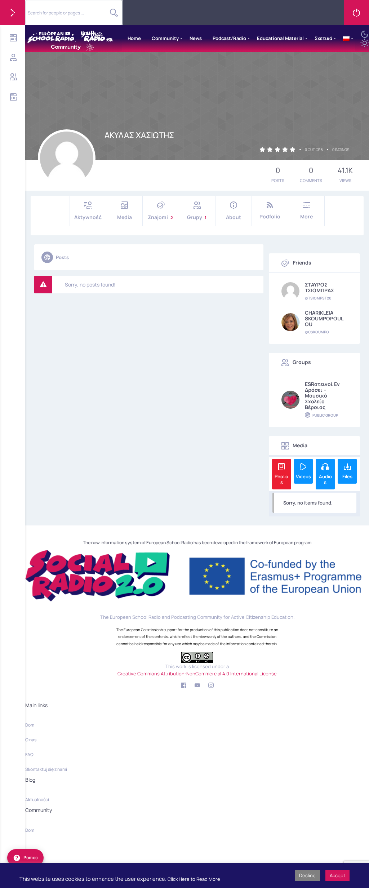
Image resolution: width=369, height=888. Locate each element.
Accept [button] (337, 875)
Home (134, 38)
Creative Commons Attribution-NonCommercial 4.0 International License (197, 673)
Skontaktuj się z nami (46, 769)
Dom (29, 725)
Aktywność (88, 217)
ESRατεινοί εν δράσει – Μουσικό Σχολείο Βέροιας (322, 395)
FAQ (29, 754)
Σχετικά (323, 38)
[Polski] (346, 38)
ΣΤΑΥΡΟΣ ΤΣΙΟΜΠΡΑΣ (319, 287)
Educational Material (280, 38)
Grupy (197, 217)
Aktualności (37, 799)
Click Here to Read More (194, 879)
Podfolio (269, 216)
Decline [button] (307, 875)
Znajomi (160, 217)
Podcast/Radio (229, 38)
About (233, 217)
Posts (62, 257)
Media (124, 217)
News (196, 38)
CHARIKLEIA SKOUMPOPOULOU (324, 318)
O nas (30, 740)
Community (165, 38)
